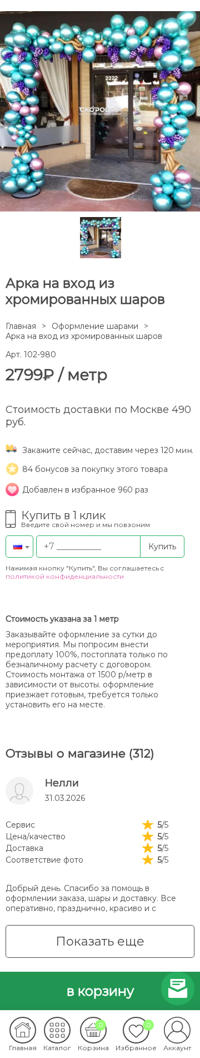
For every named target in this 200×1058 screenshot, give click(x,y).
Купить (162, 547)
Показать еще (100, 941)
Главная (21, 326)
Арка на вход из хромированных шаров (84, 336)
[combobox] (19, 546)
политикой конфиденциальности (65, 576)
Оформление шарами (95, 326)
